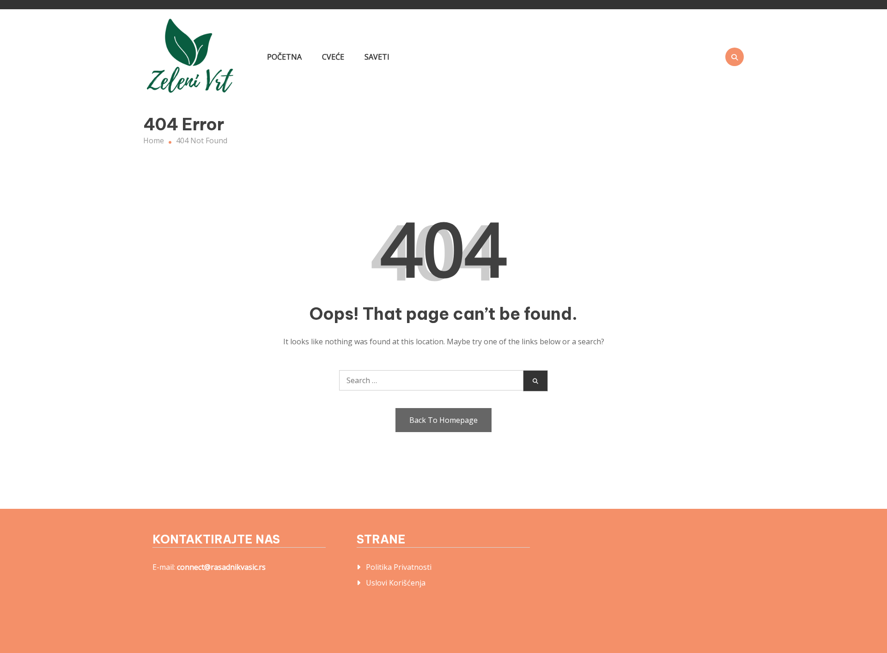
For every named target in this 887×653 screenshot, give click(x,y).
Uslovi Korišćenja (395, 583)
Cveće (333, 57)
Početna (284, 57)
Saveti (377, 57)
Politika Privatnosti (398, 567)
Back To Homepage (443, 420)
